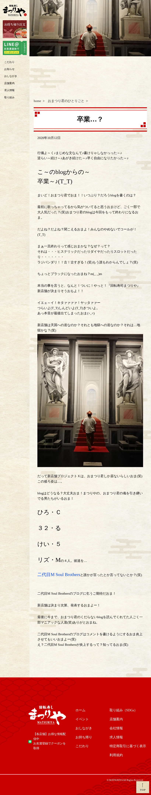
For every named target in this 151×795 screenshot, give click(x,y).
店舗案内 (9, 83)
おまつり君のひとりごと (66, 101)
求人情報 (9, 90)
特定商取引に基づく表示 (128, 746)
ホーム (80, 710)
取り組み (9, 97)
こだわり (9, 62)
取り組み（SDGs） (123, 710)
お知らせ (9, 69)
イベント (82, 719)
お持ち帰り (84, 737)
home (37, 101)
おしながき (10, 76)
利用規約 (116, 755)
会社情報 (116, 728)
